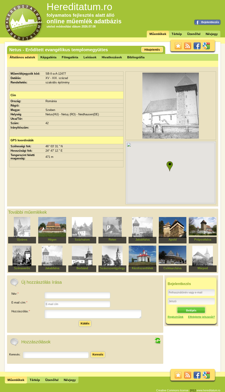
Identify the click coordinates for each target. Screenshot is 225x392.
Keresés (98, 354)
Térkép (177, 34)
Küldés (85, 323)
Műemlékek (157, 34)
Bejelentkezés (210, 22)
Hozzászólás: (20, 311)
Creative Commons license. (172, 390)
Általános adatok (22, 57)
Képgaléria (48, 57)
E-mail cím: (19, 302)
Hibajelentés (152, 49)
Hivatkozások (112, 57)
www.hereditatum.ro (208, 390)
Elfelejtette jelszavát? (201, 316)
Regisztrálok (175, 316)
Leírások (89, 57)
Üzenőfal (193, 34)
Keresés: (15, 354)
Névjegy (212, 34)
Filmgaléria (70, 57)
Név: (14, 293)
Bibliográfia (136, 57)
